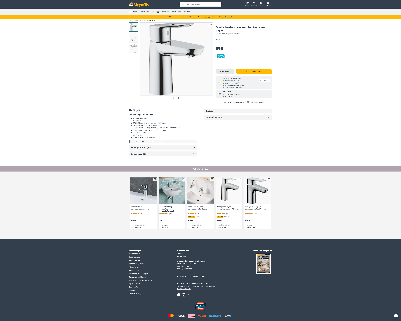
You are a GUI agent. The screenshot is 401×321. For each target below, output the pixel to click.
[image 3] (133, 48)
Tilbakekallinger (135, 294)
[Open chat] (396, 316)
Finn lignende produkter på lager (234, 85)
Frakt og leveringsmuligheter (232, 87)
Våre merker (134, 267)
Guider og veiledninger (138, 274)
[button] (218, 4)
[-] (217, 64)
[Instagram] (183, 294)
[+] (232, 64)
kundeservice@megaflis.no (196, 276)
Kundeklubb (176, 12)
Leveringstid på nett (230, 83)
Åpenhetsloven (135, 284)
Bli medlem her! (226, 17)
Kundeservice (134, 260)
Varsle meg (265, 81)
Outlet (187, 12)
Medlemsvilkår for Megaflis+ (140, 280)
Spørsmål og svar (136, 264)
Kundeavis (145, 12)
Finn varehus (134, 254)
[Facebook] (178, 294)
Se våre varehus (184, 289)
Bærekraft (133, 287)
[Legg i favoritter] (210, 25)
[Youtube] (188, 294)
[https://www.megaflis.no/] (139, 4)
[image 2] (133, 37)
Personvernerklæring (138, 277)
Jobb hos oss (134, 257)
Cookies (132, 290)
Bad (130, 21)
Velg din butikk (227, 96)
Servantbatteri (150, 21)
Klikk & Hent (225, 71)
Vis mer (219, 39)
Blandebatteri (138, 21)
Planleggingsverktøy (160, 12)
